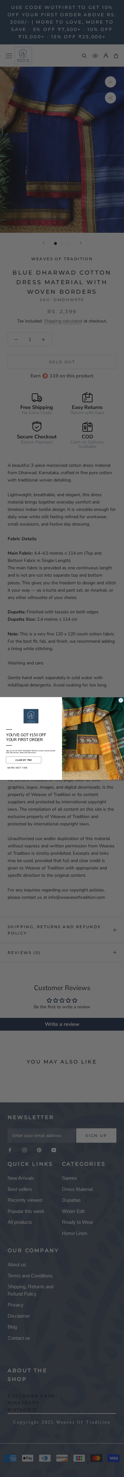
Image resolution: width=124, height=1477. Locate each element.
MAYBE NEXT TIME (17, 768)
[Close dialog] (121, 700)
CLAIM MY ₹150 (23, 760)
